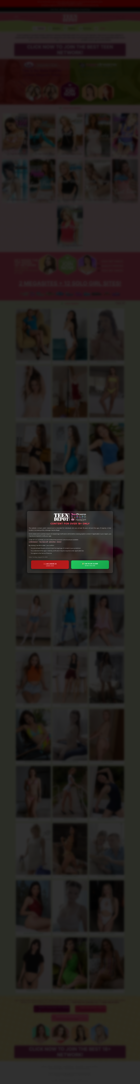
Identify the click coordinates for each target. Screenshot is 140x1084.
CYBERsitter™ (33, 542)
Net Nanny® (43, 542)
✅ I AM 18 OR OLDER (90, 565)
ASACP (59, 542)
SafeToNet (52, 542)
